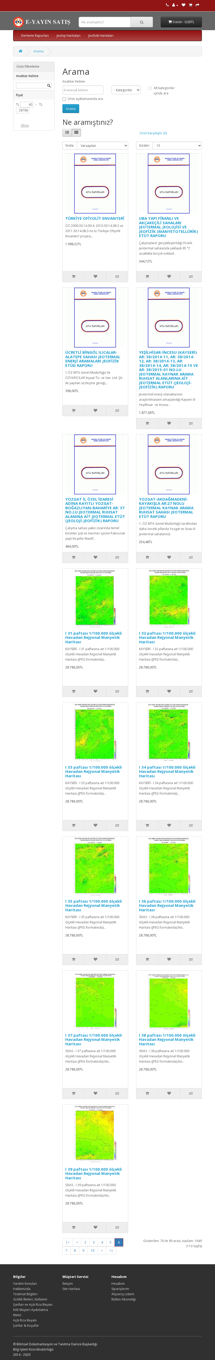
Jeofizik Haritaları (101, 35)
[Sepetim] (190, 5)
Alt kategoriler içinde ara (164, 90)
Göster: (144, 145)
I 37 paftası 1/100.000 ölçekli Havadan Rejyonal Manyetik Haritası (93, 1039)
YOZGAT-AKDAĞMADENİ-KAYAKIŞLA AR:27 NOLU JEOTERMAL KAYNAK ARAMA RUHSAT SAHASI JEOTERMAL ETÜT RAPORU (166, 507)
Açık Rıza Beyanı (25, 1320)
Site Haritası (71, 1289)
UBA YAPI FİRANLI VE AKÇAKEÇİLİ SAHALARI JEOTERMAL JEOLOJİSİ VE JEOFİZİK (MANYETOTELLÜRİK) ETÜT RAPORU (168, 227)
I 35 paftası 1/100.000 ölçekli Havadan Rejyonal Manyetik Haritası (93, 905)
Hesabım (118, 1283)
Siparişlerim (120, 1289)
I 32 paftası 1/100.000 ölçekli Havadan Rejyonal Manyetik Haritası (167, 637)
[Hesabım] (175, 5)
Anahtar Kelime (73, 81)
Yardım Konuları (25, 1283)
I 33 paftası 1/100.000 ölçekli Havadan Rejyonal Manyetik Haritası (93, 771)
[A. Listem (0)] (183, 5)
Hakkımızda (21, 1289)
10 (92, 1250)
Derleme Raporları (35, 35)
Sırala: (69, 145)
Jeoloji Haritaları (68, 35)
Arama (39, 51)
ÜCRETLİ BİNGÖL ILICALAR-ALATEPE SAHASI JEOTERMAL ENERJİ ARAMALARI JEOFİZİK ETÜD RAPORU (92, 359)
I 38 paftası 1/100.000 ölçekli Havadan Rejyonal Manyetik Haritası (167, 1039)
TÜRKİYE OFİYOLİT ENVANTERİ (94, 218)
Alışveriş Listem (122, 1294)
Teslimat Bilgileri (25, 1294)
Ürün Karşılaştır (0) (153, 133)
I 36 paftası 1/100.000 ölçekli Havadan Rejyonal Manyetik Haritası (167, 905)
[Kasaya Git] (197, 5)
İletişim (67, 1283)
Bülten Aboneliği (123, 1299)
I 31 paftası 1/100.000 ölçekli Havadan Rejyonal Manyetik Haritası (93, 637)
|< (67, 1242)
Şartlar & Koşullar (26, 1325)
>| (111, 1250)
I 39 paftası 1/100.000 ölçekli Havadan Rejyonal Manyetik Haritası (93, 1173)
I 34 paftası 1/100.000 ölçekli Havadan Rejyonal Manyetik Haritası (167, 771)
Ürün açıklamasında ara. (86, 99)
